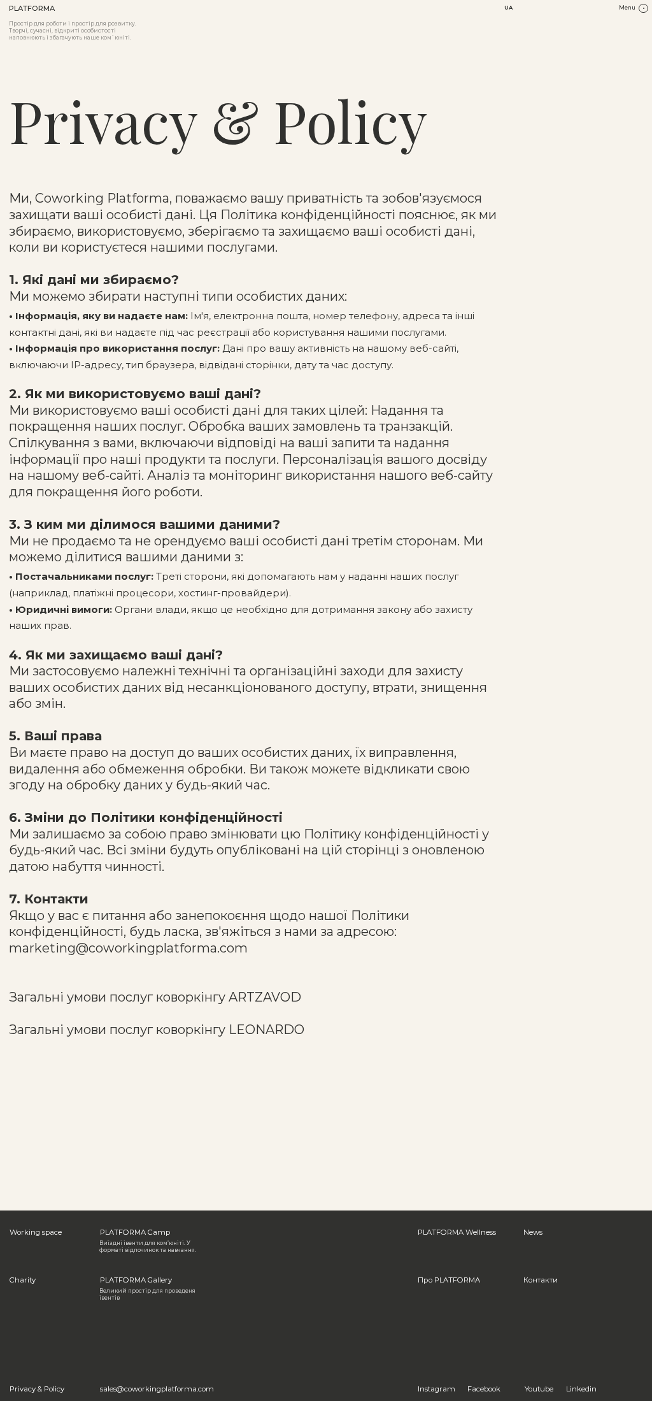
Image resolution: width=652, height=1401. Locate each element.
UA (508, 7)
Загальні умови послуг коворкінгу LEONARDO (156, 1029)
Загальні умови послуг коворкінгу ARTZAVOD (155, 997)
